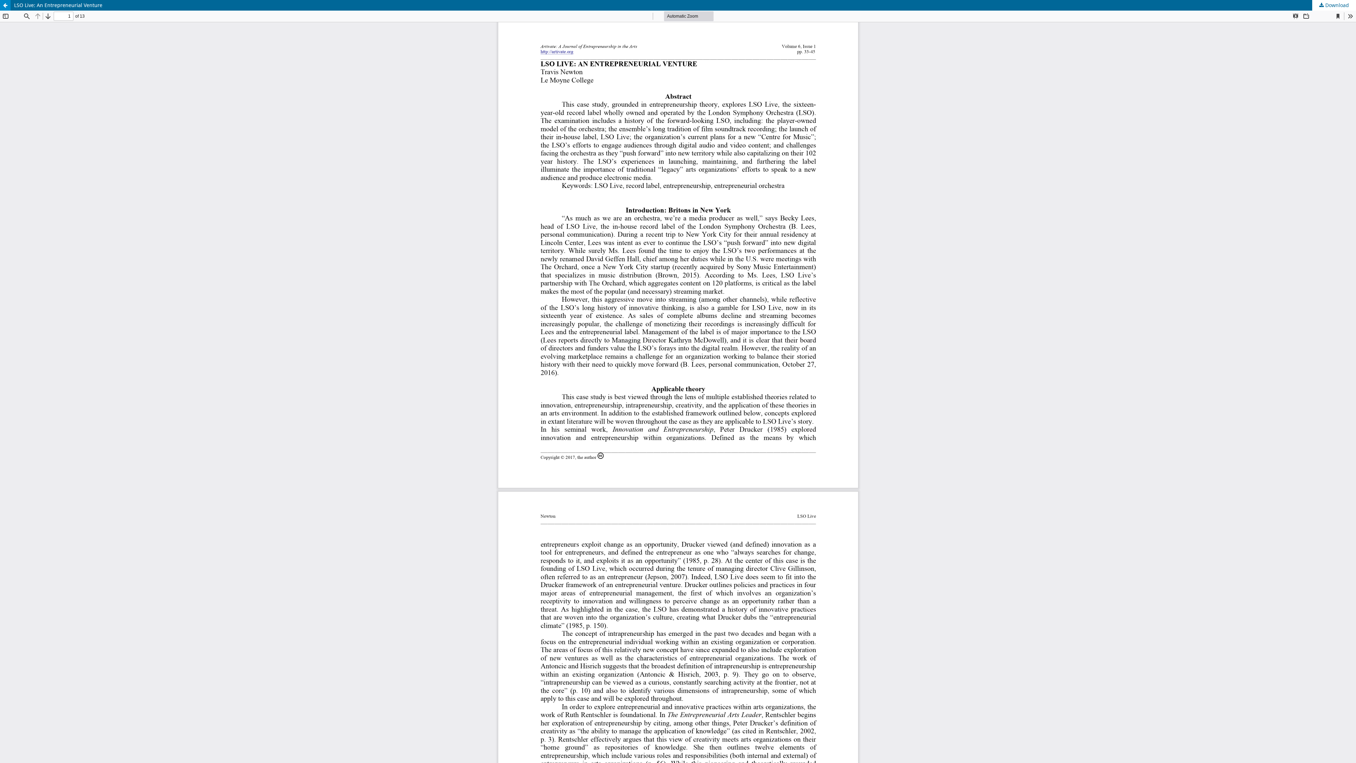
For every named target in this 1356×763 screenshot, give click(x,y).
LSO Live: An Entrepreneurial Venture (58, 5)
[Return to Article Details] (5, 5)
